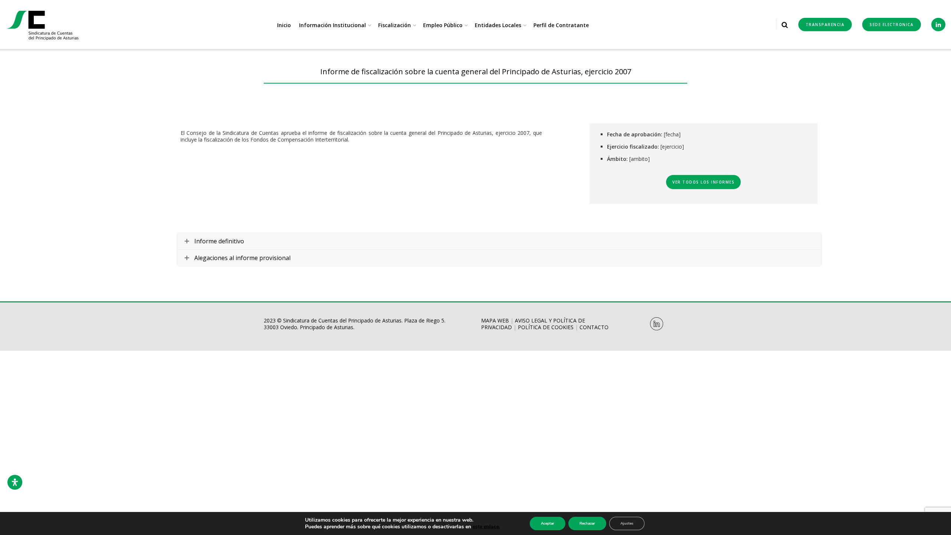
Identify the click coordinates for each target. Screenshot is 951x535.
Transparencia (825, 24)
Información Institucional (332, 25)
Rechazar (587, 523)
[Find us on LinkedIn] (938, 24)
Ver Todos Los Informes (703, 182)
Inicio (284, 25)
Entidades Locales (498, 25)
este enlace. (486, 526)
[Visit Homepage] (43, 24)
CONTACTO (594, 327)
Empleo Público (442, 25)
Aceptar (547, 523)
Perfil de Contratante (561, 25)
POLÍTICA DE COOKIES (546, 327)
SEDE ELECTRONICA (891, 24)
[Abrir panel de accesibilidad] (14, 482)
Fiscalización (394, 25)
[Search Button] (785, 24)
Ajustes (626, 523)
